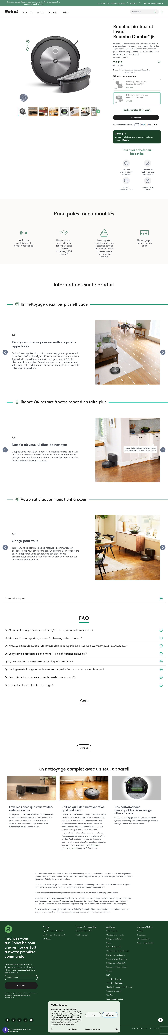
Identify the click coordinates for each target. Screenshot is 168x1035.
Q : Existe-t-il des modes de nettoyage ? (29, 685)
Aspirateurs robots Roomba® (53, 931)
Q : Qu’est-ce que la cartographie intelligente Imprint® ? (39, 661)
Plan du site (27, 1029)
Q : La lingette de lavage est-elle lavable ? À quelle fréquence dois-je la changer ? (54, 669)
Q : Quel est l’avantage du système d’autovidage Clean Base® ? (43, 638)
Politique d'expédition (114, 939)
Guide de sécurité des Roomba (117, 951)
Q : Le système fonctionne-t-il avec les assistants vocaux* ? (40, 677)
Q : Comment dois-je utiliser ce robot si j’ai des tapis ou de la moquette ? (49, 630)
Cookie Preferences (11, 1031)
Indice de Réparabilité (145, 943)
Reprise (109, 943)
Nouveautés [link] (28, 12)
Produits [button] (40, 12)
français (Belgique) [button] (154, 3)
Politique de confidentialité (116, 963)
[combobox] (144, 11)
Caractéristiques (15, 598)
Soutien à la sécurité (113, 991)
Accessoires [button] (54, 12)
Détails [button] (125, 140)
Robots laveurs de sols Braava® (54, 935)
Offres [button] (65, 12)
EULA (108, 975)
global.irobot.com (143, 939)
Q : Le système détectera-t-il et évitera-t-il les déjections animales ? (46, 653)
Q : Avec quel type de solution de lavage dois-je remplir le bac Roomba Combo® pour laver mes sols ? (66, 645)
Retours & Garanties (113, 947)
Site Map (109, 995)
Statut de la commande (116, 3)
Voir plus (84, 747)
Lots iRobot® (47, 939)
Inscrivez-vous (38, 4)
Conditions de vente (113, 979)
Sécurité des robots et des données (119, 987)
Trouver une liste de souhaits (116, 959)
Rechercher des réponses (115, 955)
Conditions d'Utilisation (114, 983)
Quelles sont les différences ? (136, 110)
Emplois (140, 931)
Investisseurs (141, 935)
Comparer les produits (84, 931)
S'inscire (21, 985)
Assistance (101, 3)
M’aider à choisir (82, 935)
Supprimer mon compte (115, 999)
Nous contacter (111, 931)
